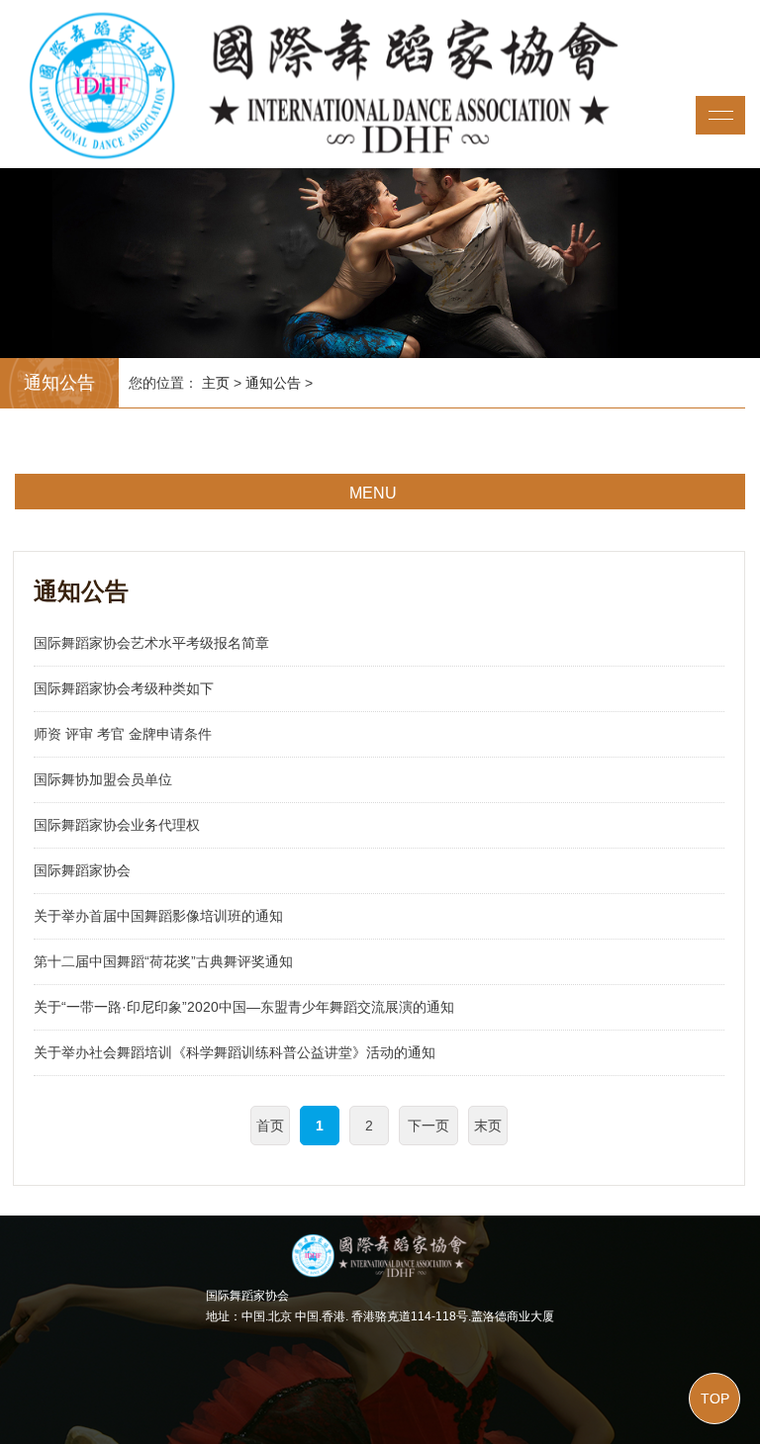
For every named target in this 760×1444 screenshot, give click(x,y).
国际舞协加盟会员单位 (103, 779)
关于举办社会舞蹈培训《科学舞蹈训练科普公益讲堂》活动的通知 (234, 1052)
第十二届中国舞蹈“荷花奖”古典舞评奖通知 (163, 961)
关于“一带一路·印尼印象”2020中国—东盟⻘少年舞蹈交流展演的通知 (244, 1007)
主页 (216, 383)
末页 (488, 1125)
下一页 (428, 1125)
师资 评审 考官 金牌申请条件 (123, 734)
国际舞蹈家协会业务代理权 (117, 825)
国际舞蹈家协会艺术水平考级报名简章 (151, 643)
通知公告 (273, 383)
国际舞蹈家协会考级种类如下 (124, 688)
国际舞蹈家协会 (82, 870)
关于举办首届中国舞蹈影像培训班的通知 (158, 916)
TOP (715, 1398)
